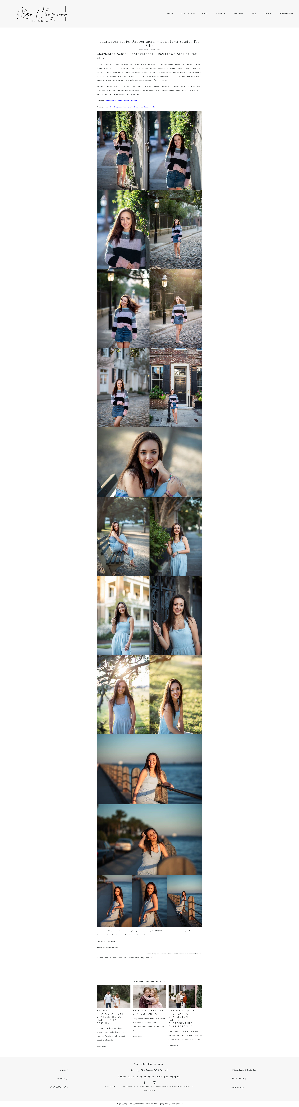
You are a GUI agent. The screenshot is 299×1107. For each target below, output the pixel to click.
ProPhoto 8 (177, 1104)
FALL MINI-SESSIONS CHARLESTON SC (148, 1012)
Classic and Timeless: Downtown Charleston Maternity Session (125, 958)
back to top (237, 1087)
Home (170, 13)
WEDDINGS (286, 13)
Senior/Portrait (153, 50)
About (205, 13)
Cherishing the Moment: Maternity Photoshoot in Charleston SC (174, 954)
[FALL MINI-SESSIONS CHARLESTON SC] (149, 996)
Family (64, 1070)
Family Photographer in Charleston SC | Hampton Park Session (111, 1017)
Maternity (62, 1078)
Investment (238, 13)
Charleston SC (149, 1070)
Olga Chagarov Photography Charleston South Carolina (133, 107)
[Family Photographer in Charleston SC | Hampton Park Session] (113, 996)
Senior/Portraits (59, 1087)
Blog (254, 13)
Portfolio (220, 13)
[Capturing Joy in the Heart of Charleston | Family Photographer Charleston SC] (185, 996)
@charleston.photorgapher (164, 1076)
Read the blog (239, 1078)
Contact (268, 13)
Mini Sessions (187, 13)
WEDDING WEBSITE (243, 1070)
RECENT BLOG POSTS (149, 981)
